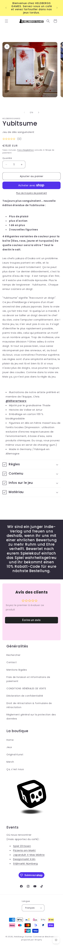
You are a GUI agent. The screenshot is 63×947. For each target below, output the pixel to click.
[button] (6, 21)
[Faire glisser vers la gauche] (24, 112)
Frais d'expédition (25, 150)
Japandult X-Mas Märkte (29, 854)
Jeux (9, 747)
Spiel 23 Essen (22, 846)
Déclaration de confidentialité (24, 695)
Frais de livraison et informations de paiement (28, 679)
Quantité (7, 158)
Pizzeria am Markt (24, 850)
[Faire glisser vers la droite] (38, 112)
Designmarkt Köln (24, 859)
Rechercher (13, 655)
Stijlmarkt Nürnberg (25, 863)
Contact (11, 662)
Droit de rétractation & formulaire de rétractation (29, 705)
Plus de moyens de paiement (31, 193)
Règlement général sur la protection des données (31, 716)
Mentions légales (16, 669)
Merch (10, 761)
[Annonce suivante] (57, 7)
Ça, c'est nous (15, 769)
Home (10, 740)
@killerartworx (16, 401)
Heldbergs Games (23, 936)
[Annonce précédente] (6, 7)
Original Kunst (14, 754)
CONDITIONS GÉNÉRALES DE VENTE (26, 688)
